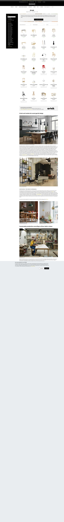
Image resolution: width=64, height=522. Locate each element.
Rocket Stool (34, 98)
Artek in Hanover (10, 30)
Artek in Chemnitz (10, 24)
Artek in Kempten (10, 31)
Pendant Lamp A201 (54, 71)
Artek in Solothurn (10, 40)
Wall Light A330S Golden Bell (43, 59)
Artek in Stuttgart (10, 41)
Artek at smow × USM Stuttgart (10, 43)
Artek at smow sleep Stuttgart (10, 44)
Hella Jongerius (39, 194)
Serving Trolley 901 (54, 98)
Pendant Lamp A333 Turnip (43, 84)
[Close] (63, 0)
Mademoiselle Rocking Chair (23, 99)
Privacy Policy (33, 266)
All (8, 16)
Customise (41, 268)
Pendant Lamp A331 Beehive (54, 85)
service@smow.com (29, 109)
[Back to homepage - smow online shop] (32, 4)
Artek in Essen (10, 26)
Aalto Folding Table (34, 35)
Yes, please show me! (39, 19)
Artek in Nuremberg (10, 38)
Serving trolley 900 (44, 98)
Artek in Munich (10, 37)
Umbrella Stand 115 (24, 84)
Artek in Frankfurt (10, 27)
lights (52, 191)
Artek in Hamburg (10, 29)
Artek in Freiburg (10, 28)
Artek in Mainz (10, 36)
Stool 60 (53, 35)
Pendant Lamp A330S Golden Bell (33, 72)
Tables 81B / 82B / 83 (24, 35)
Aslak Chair (43, 71)
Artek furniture (24, 154)
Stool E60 (43, 35)
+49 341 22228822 (23, 109)
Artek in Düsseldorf (10, 25)
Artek (47, 199)
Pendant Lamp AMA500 (33, 84)
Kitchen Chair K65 (23, 71)
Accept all (46, 268)
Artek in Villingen (10, 39)
